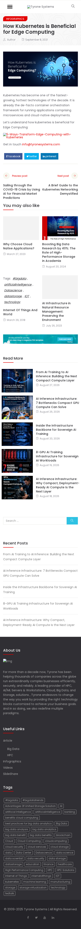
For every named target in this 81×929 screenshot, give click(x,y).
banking (69, 812)
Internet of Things (16, 876)
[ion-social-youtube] (45, 917)
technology (58, 887)
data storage (57, 858)
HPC (10, 755)
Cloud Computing (29, 841)
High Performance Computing (24, 870)
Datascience (44, 852)
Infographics (15, 19)
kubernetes (12, 881)
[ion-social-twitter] (36, 917)
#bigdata (19, 278)
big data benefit (15, 835)
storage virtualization (33, 887)
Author (11, 39)
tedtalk (9, 893)
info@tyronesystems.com (41, 144)
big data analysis (16, 829)
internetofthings (41, 876)
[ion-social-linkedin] (53, 917)
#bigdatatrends (32, 800)
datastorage (13, 864)
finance (48, 864)
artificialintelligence (18, 284)
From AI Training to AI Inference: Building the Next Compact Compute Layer (56, 376)
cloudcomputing (56, 841)
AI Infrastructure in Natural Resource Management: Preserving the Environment (56, 311)
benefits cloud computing (21, 817)
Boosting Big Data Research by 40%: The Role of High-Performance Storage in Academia (58, 252)
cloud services (37, 847)
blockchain (63, 835)
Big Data (13, 749)
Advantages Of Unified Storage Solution (30, 806)
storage (10, 887)
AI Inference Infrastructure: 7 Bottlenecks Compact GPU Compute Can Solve (57, 403)
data (8, 852)
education (32, 864)
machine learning (34, 881)
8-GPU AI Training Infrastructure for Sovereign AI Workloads (57, 456)
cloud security (14, 847)
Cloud (9, 841)
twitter (33, 156)
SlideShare (10, 774)
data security (35, 858)
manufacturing (60, 881)
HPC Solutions (65, 870)
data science (64, 852)
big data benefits (41, 835)
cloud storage (59, 847)
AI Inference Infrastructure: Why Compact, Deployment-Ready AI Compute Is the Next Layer (57, 485)
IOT (58, 876)
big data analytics (44, 829)
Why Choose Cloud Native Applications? (18, 246)
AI (61, 806)
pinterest (50, 156)
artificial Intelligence (18, 812)
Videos (8, 768)
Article (7, 740)
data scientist (14, 858)
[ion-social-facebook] (28, 917)
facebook (14, 156)
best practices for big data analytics (28, 823)
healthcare (65, 864)
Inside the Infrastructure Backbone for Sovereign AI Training (56, 429)
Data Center (23, 852)
